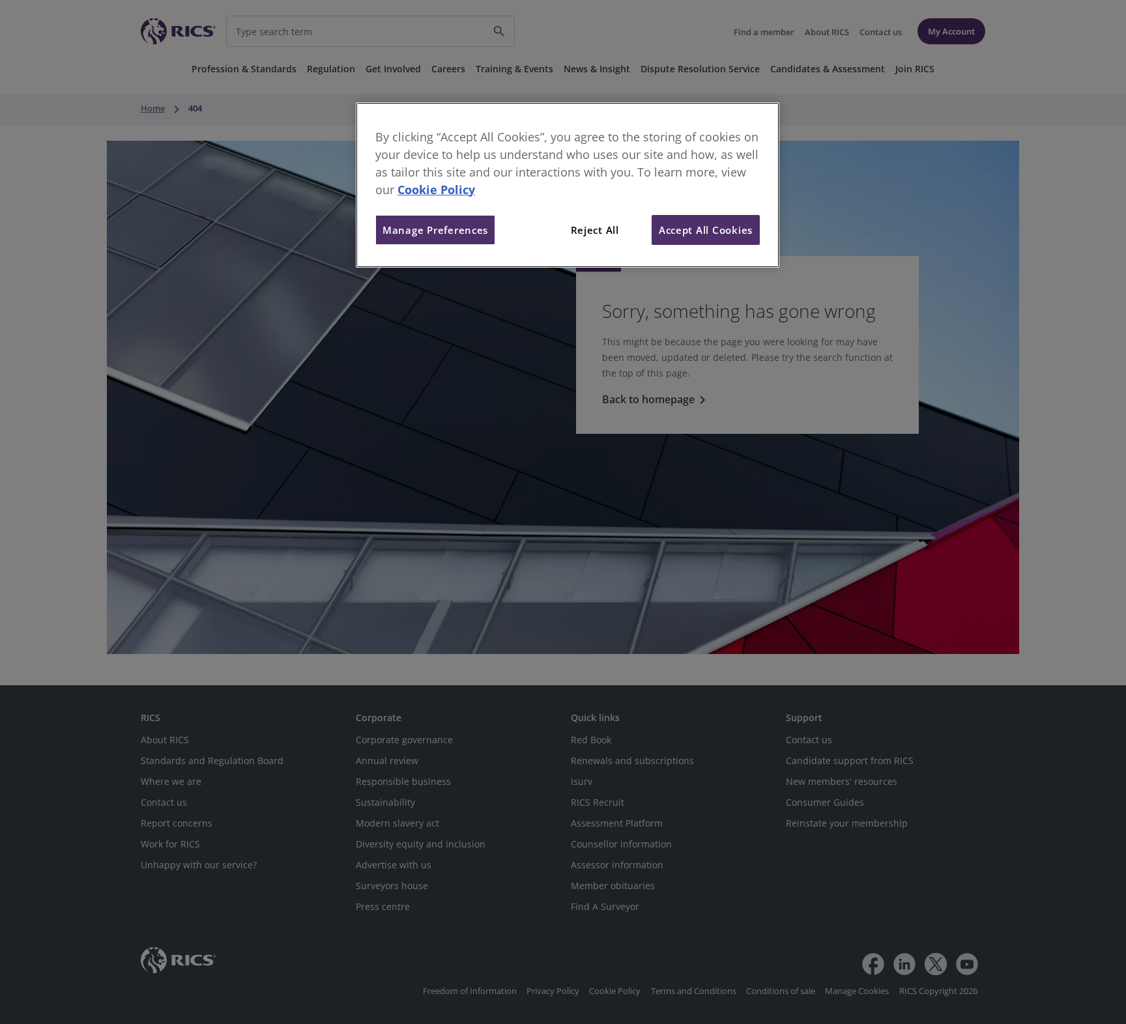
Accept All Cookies (706, 229)
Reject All (595, 229)
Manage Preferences (435, 229)
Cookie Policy (436, 189)
